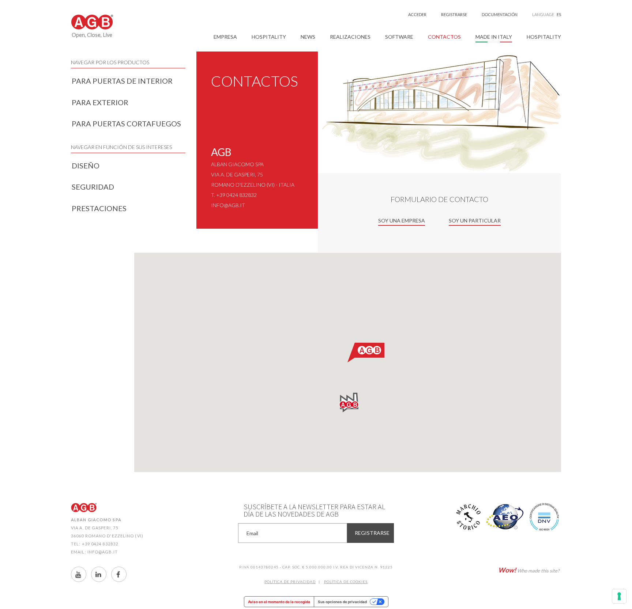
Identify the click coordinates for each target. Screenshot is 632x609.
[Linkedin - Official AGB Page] (98, 574)
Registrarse (454, 14)
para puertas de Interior (122, 80)
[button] (225, 37)
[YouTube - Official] (78, 574)
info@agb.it (228, 205)
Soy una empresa (401, 220)
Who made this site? (528, 570)
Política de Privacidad (290, 581)
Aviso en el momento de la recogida (279, 602)
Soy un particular (475, 220)
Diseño (85, 165)
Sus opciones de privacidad (342, 602)
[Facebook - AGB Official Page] (119, 574)
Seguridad (93, 186)
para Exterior (100, 102)
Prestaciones (99, 208)
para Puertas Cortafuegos (126, 123)
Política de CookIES (346, 581)
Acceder (417, 14)
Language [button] (546, 14)
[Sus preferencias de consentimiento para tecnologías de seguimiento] (619, 596)
